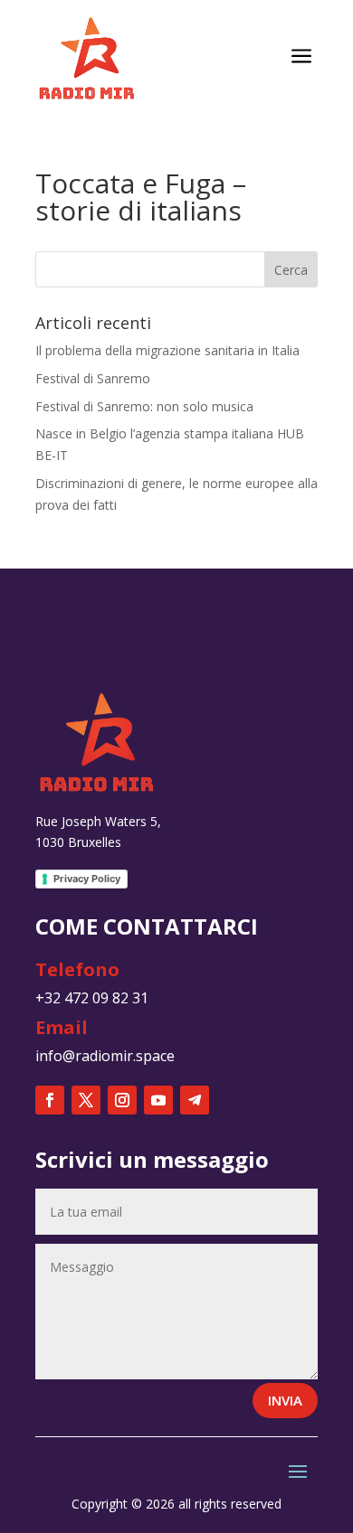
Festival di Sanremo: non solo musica (144, 406)
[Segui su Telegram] (194, 1100)
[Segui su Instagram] (122, 1100)
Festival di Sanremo (92, 378)
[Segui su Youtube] (158, 1100)
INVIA (285, 1400)
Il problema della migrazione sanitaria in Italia (167, 350)
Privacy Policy (86, 878)
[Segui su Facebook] (49, 1100)
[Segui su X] (86, 1100)
